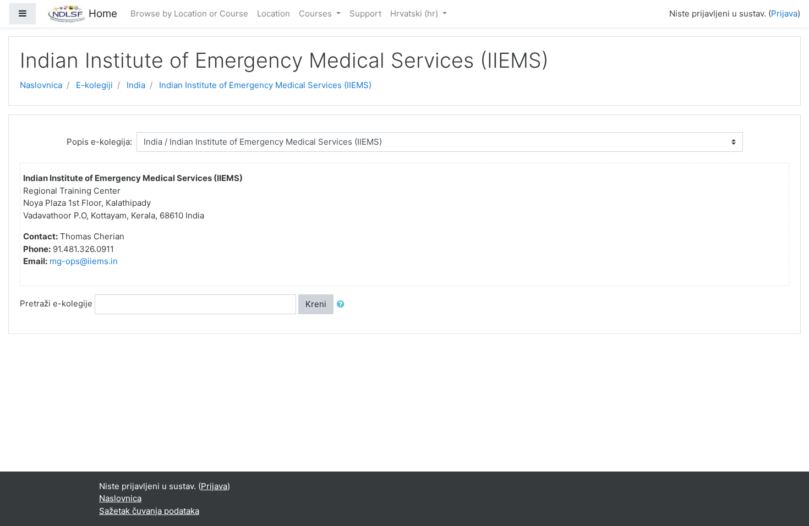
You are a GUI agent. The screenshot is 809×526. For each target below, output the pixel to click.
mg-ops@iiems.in (84, 261)
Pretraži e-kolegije (56, 303)
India (136, 85)
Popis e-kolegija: (99, 141)
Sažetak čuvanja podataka (149, 511)
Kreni (315, 304)
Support (365, 13)
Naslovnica (41, 85)
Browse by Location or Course (189, 13)
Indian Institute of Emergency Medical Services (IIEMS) (265, 85)
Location (273, 13)
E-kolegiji (94, 85)
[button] (343, 304)
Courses (316, 13)
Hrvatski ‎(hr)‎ (415, 13)
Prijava (784, 13)
